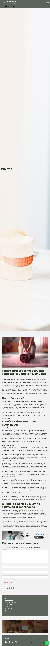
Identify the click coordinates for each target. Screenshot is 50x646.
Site (3, 574)
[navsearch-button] (3, 592)
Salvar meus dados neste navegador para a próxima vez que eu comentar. (19, 579)
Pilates (7, 169)
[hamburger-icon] (47, 3)
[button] (47, 643)
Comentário (5, 549)
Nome (3, 565)
